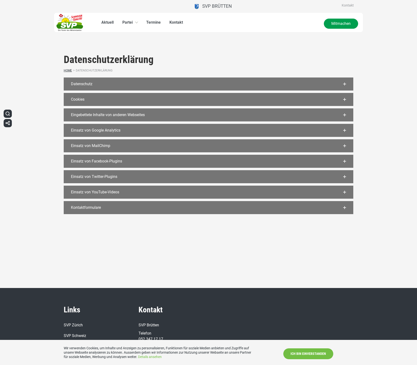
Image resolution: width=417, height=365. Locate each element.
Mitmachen (341, 23)
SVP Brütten (215, 6)
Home (68, 70)
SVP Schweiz (75, 335)
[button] (208, 84)
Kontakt (348, 5)
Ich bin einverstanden (308, 354)
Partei (127, 22)
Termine (153, 22)
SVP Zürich (73, 325)
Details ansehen (150, 357)
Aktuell (107, 22)
